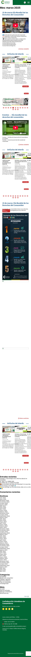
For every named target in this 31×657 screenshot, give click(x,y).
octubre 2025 (4, 503)
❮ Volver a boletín (24, 49)
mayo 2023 (3, 538)
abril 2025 (3, 509)
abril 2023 (3, 540)
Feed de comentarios (6, 591)
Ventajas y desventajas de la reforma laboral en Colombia (13, 479)
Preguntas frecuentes (12, 653)
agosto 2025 (3, 505)
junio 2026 (3, 499)
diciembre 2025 (4, 500)
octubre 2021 (4, 564)
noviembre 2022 (4, 545)
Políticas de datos (19, 653)
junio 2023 (3, 537)
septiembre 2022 (5, 548)
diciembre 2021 (4, 561)
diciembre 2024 (4, 513)
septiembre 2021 (5, 565)
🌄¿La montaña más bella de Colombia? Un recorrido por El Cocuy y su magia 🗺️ (15, 484)
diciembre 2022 (4, 544)
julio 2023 (3, 536)
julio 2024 (3, 519)
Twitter (9, 608)
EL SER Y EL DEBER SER (7, 481)
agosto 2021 (3, 567)
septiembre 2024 (5, 516)
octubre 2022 (4, 547)
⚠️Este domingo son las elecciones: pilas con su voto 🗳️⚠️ (15, 487)
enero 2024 (3, 527)
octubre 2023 (4, 531)
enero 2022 (3, 560)
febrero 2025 (4, 512)
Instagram (6, 608)
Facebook (3, 608)
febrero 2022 (4, 558)
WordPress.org (4, 593)
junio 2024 (3, 520)
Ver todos (25, 86)
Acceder (2, 589)
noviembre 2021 (4, 562)
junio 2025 (3, 507)
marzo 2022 (3, 557)
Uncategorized (4, 583)
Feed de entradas (5, 590)
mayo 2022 (3, 554)
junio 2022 (3, 552)
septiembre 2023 (5, 533)
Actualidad (3, 576)
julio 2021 (2, 568)
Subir (25, 596)
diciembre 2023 (4, 529)
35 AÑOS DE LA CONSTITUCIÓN (9, 483)
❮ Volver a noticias (23, 418)
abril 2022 (3, 555)
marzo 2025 (3, 510)
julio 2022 (3, 551)
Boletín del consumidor (6, 578)
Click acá (26, 93)
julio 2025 (3, 506)
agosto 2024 (3, 517)
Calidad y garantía (5, 579)
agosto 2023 (3, 534)
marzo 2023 (3, 541)
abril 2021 (3, 571)
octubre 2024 (4, 514)
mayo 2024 (3, 522)
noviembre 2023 (4, 530)
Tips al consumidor (5, 582)
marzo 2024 (3, 524)
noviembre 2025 (4, 502)
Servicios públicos (5, 581)
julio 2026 (3, 497)
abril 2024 (3, 523)
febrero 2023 (4, 543)
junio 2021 (3, 569)
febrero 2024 (4, 526)
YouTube (12, 608)
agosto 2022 (3, 550)
